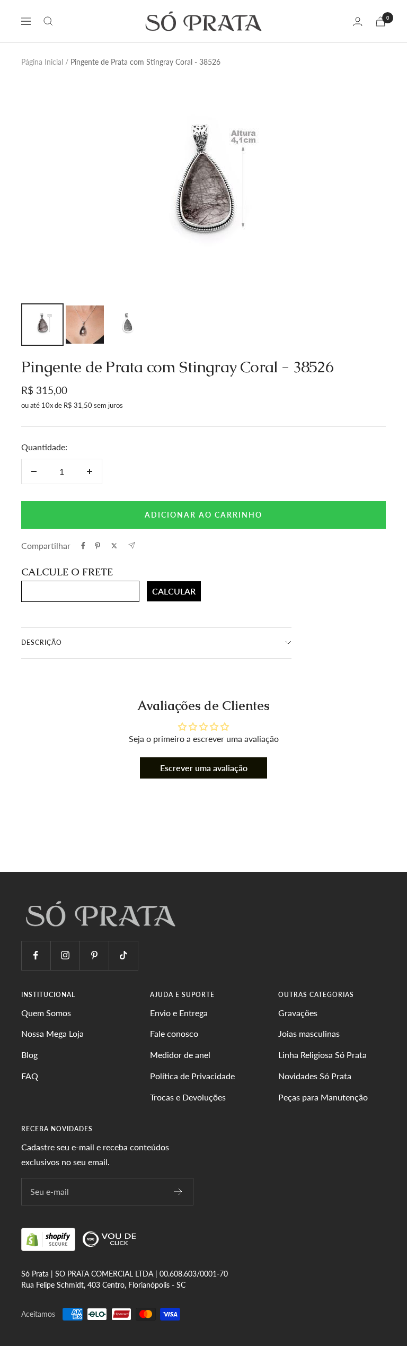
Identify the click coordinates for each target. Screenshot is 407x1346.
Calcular (174, 591)
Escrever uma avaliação (203, 768)
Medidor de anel (180, 1055)
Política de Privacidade (192, 1076)
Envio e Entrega (179, 1013)
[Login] (357, 21)
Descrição (41, 642)
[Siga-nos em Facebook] (35, 955)
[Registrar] (178, 1191)
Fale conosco (174, 1033)
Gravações (297, 1013)
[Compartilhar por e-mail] (131, 545)
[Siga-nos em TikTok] (123, 955)
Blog (29, 1055)
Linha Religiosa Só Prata (322, 1055)
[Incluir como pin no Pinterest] (97, 545)
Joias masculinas (309, 1033)
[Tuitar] (114, 545)
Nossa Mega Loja (52, 1033)
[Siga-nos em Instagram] (64, 955)
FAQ (29, 1076)
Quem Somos (46, 1013)
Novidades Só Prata (314, 1076)
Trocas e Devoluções (188, 1097)
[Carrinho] (380, 21)
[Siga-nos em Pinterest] (94, 955)
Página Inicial (42, 61)
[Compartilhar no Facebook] (83, 545)
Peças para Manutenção (323, 1097)
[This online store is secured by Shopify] (49, 1239)
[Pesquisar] (48, 21)
